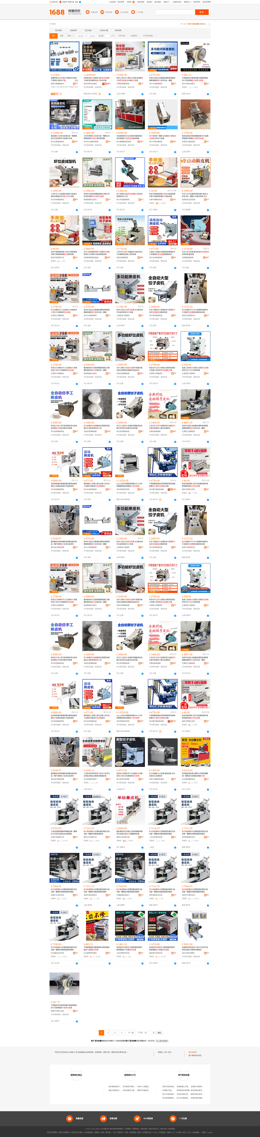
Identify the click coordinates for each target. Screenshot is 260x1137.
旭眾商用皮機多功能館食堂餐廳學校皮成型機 (97, 79)
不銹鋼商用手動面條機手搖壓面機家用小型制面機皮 (195, 79)
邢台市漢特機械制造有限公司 (156, 142)
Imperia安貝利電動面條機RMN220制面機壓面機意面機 (129, 485)
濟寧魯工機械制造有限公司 (189, 142)
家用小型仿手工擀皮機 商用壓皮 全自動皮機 (129, 79)
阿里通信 (162, 1132)
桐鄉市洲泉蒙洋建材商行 (123, 837)
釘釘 (189, 1132)
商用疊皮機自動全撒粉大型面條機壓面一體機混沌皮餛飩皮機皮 (195, 775)
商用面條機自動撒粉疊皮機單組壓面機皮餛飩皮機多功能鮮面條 (64, 485)
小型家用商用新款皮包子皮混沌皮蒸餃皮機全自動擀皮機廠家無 (97, 775)
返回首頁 (151, 1041)
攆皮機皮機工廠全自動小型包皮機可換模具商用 (97, 485)
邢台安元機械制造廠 (91, 142)
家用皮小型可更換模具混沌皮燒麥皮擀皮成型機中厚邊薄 (64, 427)
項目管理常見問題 (183, 1090)
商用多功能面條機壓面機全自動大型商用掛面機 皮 (97, 195)
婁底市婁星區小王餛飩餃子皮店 (120, 1090)
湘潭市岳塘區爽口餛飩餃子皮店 (148, 1090)
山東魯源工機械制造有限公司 (123, 316)
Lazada (210, 1132)
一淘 (113, 1132)
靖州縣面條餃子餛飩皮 (117, 1087)
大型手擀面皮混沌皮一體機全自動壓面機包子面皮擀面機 (97, 137)
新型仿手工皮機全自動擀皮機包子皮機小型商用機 (162, 369)
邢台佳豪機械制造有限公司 (58, 142)
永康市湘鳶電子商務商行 (58, 837)
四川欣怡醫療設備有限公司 (186, 1098)
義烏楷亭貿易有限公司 (156, 953)
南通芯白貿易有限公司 (58, 895)
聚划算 (107, 1132)
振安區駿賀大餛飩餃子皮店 (132, 1090)
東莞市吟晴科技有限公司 (189, 895)
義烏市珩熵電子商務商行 (91, 837)
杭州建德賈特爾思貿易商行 (91, 953)
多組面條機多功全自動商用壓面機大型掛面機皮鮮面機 (129, 137)
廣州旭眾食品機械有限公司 (91, 84)
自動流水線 (63, 87)
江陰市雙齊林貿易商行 (123, 953)
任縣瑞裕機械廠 (155, 431)
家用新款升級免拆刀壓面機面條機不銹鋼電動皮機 (129, 948)
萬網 (168, 1132)
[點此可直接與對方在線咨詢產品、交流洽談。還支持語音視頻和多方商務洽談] (110, 94)
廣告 (76, 81)
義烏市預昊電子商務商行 (58, 258)
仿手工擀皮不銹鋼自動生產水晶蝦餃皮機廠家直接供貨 (129, 369)
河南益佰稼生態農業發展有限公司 (189, 1094)
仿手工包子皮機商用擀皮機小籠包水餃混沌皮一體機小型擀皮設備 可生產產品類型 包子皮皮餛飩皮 (195, 195)
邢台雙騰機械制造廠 (123, 142)
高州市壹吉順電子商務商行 (189, 84)
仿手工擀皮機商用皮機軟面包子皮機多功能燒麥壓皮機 (97, 253)
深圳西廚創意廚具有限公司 (123, 489)
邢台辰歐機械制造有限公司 (58, 489)
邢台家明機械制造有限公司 (58, 200)
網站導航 (171, 1129)
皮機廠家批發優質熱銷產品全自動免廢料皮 (97, 427)
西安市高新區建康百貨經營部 (172, 1087)
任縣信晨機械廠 (122, 258)
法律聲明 (128, 1129)
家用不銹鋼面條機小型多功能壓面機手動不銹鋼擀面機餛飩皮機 (162, 195)
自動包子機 (55, 87)
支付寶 (178, 1132)
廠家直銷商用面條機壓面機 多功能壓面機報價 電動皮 (195, 137)
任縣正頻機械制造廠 (156, 779)
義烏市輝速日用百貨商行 (189, 489)
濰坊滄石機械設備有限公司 (58, 547)
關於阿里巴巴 (154, 1129)
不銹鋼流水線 (73, 87)
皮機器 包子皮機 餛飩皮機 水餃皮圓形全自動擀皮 (162, 775)
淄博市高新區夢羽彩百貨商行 (91, 895)
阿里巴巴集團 (52, 1132)
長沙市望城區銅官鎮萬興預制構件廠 (175, 1094)
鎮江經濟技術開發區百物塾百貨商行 (123, 779)
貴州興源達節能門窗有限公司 (172, 1098)
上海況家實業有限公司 (156, 837)
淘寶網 (96, 1132)
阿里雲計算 (147, 1132)
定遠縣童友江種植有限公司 (186, 1087)
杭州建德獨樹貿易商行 (189, 779)
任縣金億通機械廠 (122, 373)
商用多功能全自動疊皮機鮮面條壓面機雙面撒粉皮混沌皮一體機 (162, 79)
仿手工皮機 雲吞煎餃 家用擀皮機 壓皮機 (195, 253)
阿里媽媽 (133, 1132)
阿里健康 (195, 1132)
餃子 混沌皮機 (169, 1052)
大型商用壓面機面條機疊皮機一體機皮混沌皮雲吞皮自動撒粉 (64, 833)
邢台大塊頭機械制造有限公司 (156, 84)
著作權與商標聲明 (116, 1129)
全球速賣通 (88, 1132)
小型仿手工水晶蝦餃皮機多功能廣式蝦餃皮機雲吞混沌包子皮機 (64, 195)
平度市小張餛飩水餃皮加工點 (147, 1087)
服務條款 (136, 1129)
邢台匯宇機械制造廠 (156, 489)
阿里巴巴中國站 (77, 1132)
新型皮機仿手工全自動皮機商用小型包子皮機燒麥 (64, 369)
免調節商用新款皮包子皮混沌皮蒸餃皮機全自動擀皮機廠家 (195, 948)
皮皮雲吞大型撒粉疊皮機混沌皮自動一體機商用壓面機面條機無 (162, 833)
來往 (184, 1132)
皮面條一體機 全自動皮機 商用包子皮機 (162, 137)
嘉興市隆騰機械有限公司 (58, 84)
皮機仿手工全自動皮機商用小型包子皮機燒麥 (64, 311)
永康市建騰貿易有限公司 (156, 200)
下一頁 (131, 1033)
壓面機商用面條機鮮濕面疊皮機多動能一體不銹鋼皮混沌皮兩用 (64, 543)
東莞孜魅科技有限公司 (156, 895)
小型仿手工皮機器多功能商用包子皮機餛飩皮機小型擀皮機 (129, 253)
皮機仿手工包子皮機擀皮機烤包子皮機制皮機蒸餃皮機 (195, 311)
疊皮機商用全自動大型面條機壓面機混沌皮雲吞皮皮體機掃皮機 (129, 833)
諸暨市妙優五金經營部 (58, 1011)
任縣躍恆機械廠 (187, 258)
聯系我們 (163, 1129)
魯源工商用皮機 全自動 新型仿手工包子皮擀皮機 (195, 369)
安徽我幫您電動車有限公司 (200, 1098)
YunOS (154, 1132)
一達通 (203, 1132)
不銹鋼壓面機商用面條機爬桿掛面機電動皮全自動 (162, 485)
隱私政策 (144, 1129)
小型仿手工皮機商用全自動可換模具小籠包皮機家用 (162, 427)
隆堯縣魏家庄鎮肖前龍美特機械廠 (91, 200)
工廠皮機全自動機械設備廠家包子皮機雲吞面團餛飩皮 (162, 253)
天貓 (102, 1132)
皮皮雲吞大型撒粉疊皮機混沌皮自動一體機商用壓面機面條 (97, 833)
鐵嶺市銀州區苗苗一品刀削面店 (202, 1094)
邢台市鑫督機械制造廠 (123, 200)
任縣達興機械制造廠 (91, 258)
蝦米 (139, 1132)
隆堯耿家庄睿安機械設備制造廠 (189, 200)
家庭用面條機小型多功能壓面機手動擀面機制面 (195, 485)
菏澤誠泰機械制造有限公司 (123, 84)
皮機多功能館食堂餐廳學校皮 (129, 195)
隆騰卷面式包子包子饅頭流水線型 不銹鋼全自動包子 (64, 79)
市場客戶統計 (167, 1090)
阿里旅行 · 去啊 (122, 1132)
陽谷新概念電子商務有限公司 (201, 1090)
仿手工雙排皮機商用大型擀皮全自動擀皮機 (162, 311)
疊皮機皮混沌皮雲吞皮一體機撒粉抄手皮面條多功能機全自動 (64, 137)
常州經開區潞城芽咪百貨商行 (91, 779)
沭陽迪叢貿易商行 (122, 895)
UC (173, 1132)
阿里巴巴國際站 (64, 1132)
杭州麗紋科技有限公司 (58, 953)
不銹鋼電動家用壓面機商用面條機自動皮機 (97, 948)
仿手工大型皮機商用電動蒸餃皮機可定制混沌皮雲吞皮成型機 (129, 427)
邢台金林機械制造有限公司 (156, 258)
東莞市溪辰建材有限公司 (189, 316)
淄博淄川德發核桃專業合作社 (201, 1087)
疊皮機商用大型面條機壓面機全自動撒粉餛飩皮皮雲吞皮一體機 (97, 369)
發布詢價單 (192, 1052)
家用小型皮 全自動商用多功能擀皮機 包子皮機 (129, 311)
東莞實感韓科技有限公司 (189, 837)
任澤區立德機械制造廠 (58, 316)
